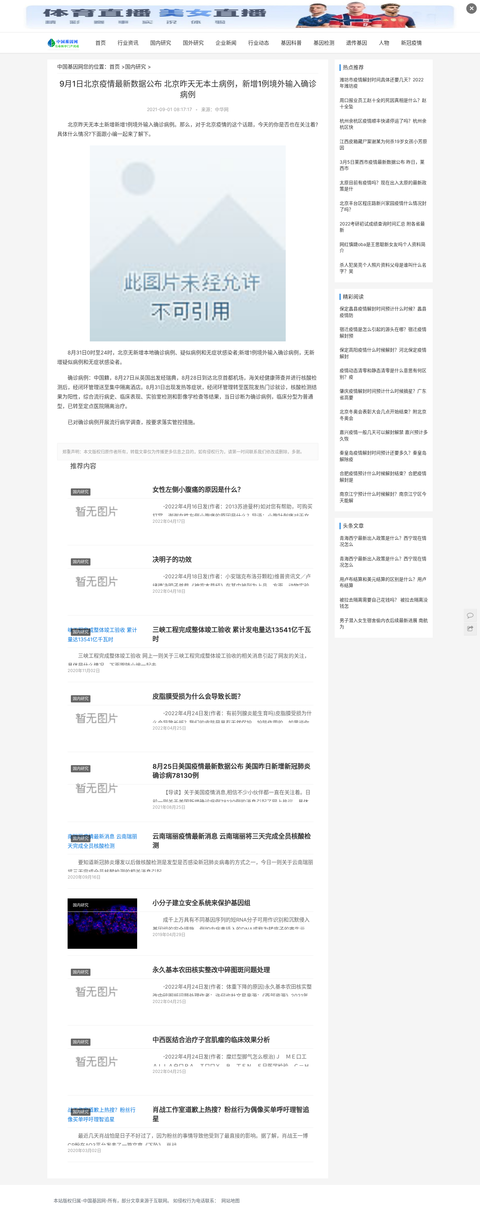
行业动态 (258, 43)
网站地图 (230, 1200)
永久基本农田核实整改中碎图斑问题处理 (211, 970)
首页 (100, 43)
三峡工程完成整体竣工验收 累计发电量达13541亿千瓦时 (231, 634)
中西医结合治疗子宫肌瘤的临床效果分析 (211, 1040)
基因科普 (291, 43)
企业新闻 (226, 43)
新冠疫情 (411, 43)
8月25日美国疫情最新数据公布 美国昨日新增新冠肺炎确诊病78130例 (231, 771)
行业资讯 (128, 43)
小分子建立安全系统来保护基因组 (201, 903)
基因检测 (323, 43)
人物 (384, 43)
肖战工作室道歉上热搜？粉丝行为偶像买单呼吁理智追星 (230, 1114)
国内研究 (160, 43)
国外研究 (193, 43)
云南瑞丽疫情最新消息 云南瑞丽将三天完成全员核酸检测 (231, 840)
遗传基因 (356, 43)
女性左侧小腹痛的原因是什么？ (198, 490)
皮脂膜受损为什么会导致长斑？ (198, 696)
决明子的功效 (172, 560)
